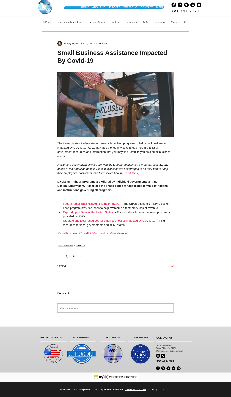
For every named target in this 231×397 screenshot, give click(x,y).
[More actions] (172, 43)
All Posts (46, 21)
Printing (115, 21)
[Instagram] (180, 5)
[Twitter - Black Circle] (168, 368)
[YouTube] (199, 5)
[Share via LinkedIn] (74, 256)
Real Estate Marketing (70, 21)
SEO (145, 21)
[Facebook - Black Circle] (158, 368)
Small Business (65, 245)
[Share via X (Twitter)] (66, 256)
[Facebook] (173, 5)
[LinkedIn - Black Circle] (173, 368)
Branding (159, 21)
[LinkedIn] (192, 5)
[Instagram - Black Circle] (163, 368)
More (174, 21)
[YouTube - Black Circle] (179, 368)
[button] (185, 22)
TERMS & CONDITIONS (135, 390)
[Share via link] (81, 256)
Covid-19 (80, 245)
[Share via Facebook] (58, 256)
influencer (131, 21)
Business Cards (96, 21)
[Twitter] (186, 5)
